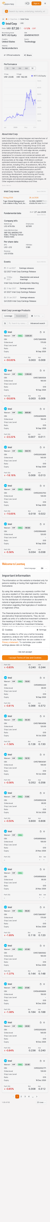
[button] (41, 630)
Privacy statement (10, 642)
